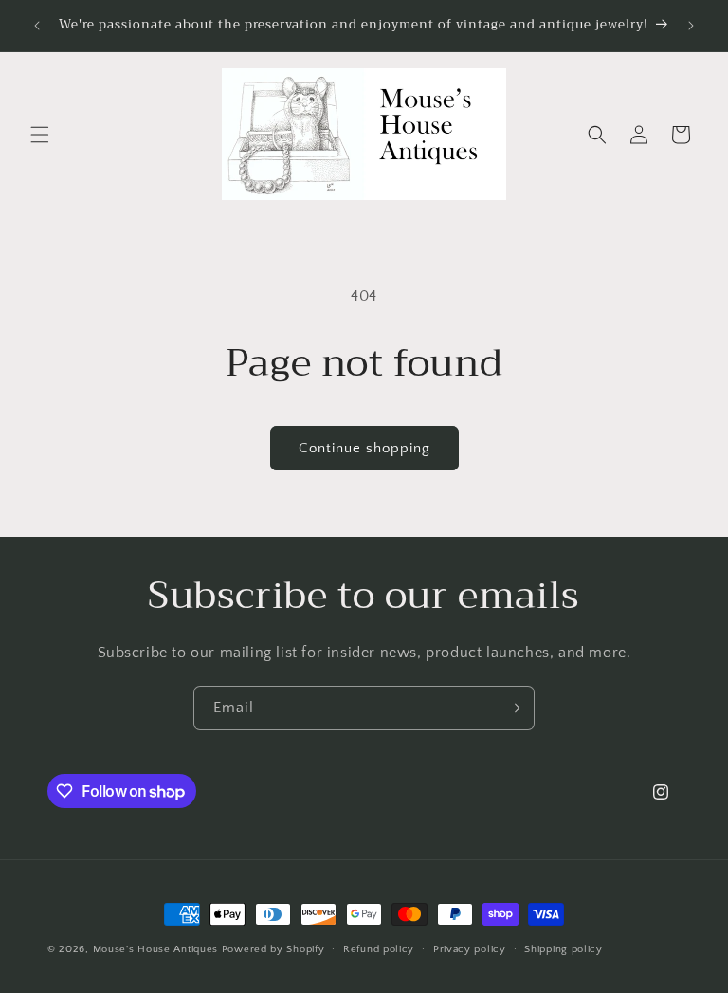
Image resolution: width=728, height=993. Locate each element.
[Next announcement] (691, 25)
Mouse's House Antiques (155, 949)
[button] (40, 135)
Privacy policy (469, 949)
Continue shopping (364, 448)
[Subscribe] (513, 708)
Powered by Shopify (273, 949)
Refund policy (378, 949)
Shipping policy (563, 949)
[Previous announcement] (37, 25)
